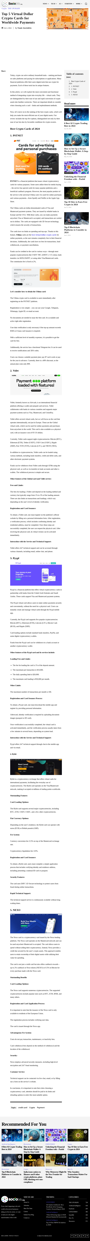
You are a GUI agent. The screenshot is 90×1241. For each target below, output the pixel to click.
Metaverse (49, 1169)
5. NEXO (74, 95)
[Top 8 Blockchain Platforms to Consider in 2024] (76, 218)
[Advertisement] (45, 47)
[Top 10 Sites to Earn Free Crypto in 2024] (76, 193)
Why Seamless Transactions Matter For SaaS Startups (77, 1174)
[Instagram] (75, 1235)
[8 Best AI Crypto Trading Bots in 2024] (76, 114)
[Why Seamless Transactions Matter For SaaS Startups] (78, 1160)
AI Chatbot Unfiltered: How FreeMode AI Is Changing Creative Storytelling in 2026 (55, 1207)
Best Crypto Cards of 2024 (77, 82)
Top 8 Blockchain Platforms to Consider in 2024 (75, 229)
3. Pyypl (74, 92)
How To (70, 1169)
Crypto (4, 8)
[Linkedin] (79, 1235)
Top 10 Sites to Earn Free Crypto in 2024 (78, 1148)
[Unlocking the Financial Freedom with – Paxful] (76, 167)
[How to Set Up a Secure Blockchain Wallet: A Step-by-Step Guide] (76, 140)
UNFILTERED (69, 172)
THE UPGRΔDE (14, 8)
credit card (22, 1107)
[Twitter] (3, 82)
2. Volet (73, 89)
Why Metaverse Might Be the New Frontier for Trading (56, 1174)
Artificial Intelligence (70, 119)
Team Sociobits (25, 28)
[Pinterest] (3, 87)
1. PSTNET (75, 86)
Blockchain (68, 145)
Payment (41, 1107)
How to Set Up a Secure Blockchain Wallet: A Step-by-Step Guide (76, 151)
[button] (86, 4)
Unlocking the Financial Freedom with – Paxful (75, 177)
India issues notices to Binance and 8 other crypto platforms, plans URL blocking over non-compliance (33, 1177)
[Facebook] (3, 76)
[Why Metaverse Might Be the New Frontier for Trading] (56, 1160)
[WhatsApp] (3, 93)
